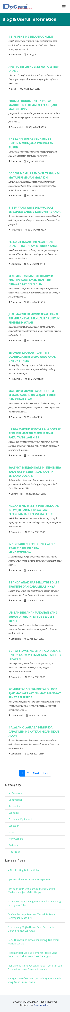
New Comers (15, 838)
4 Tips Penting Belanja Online (24, 870)
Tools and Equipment (20, 819)
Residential (14, 806)
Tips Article (14, 851)
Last (46, 773)
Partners (13, 845)
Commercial (15, 799)
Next (36, 773)
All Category (15, 793)
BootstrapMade (42, 1005)
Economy (13, 812)
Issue (11, 832)
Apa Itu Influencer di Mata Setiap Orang (29, 879)
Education (13, 825)
